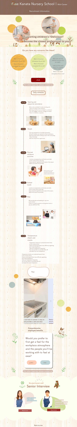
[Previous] (26, 301)
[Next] (50, 301)
